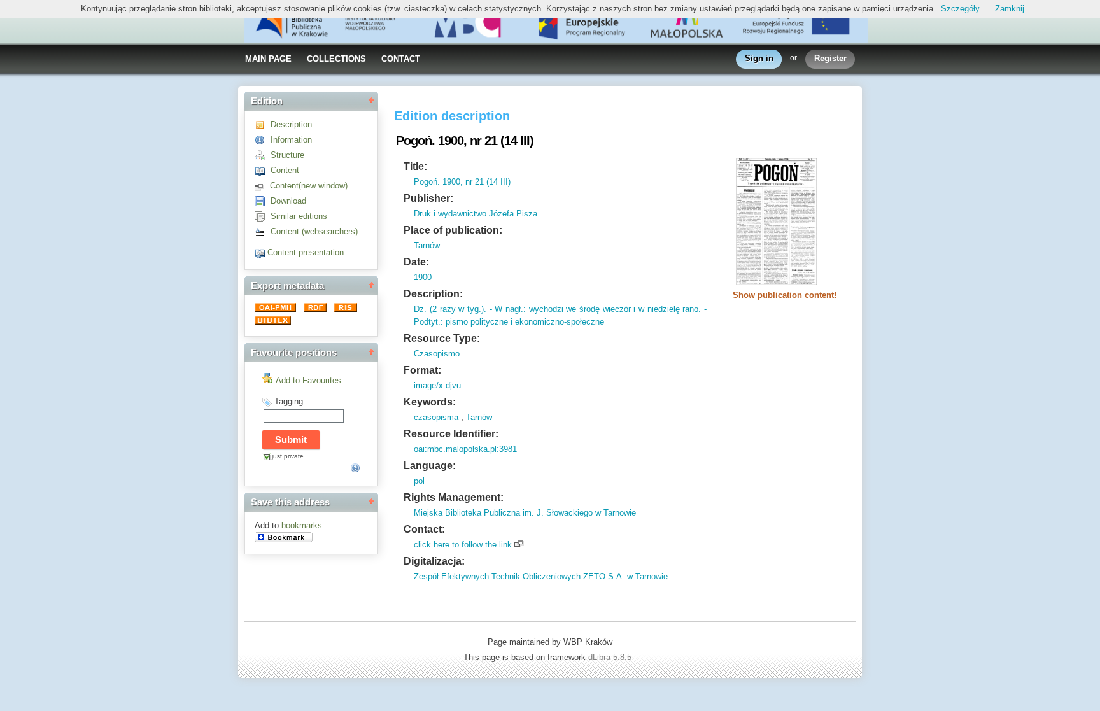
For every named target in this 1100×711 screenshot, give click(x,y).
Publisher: (428, 198)
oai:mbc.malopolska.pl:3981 (465, 449)
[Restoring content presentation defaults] (261, 252)
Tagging (288, 401)
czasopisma (436, 417)
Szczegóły (960, 8)
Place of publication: (453, 230)
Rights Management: (454, 497)
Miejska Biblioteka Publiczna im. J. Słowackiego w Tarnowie (525, 512)
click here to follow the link (463, 544)
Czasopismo (437, 353)
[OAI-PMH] (277, 309)
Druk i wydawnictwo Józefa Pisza (475, 213)
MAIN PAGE (268, 59)
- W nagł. (504, 309)
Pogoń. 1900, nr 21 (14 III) (462, 182)
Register (830, 58)
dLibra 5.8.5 (611, 657)
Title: (415, 166)
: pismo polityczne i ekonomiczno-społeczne (522, 322)
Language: (430, 465)
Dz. (420, 309)
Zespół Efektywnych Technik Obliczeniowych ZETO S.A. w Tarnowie (541, 576)
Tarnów (427, 245)
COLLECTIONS (336, 59)
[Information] (263, 139)
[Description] (263, 124)
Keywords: (430, 402)
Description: (433, 293)
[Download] (263, 201)
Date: (416, 262)
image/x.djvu (437, 385)
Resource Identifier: (451, 433)
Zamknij (1009, 8)
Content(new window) (309, 185)
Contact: (424, 529)
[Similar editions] (263, 216)
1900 (423, 277)
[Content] (263, 170)
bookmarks (301, 525)
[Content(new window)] (262, 185)
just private (288, 456)
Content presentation (305, 252)
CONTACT (400, 59)
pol (419, 481)
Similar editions (299, 216)
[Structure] (263, 155)
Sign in (759, 58)
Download (288, 201)
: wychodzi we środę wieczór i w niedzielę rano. (612, 309)
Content (285, 170)
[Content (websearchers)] (263, 231)
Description (291, 124)
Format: (422, 370)
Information (291, 139)
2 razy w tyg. (456, 309)
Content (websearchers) (314, 231)
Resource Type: (442, 338)
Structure (287, 155)
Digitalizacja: (434, 561)
